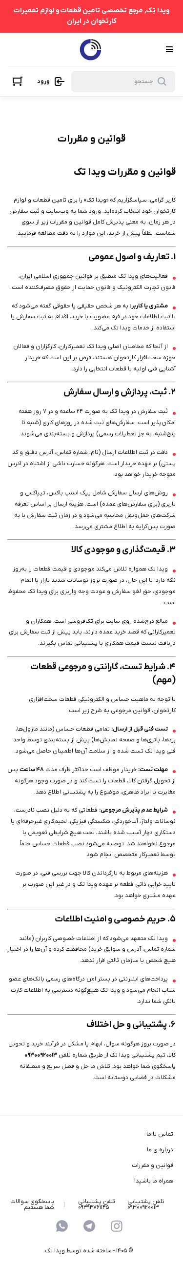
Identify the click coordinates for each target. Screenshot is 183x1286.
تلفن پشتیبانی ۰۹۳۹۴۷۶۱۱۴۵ (96, 1204)
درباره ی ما (160, 1150)
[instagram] (116, 1226)
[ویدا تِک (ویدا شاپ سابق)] (91, 50)
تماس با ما (159, 1134)
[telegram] (89, 1226)
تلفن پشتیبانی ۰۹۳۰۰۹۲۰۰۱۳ (145, 1204)
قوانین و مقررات (152, 1165)
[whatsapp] (62, 1226)
